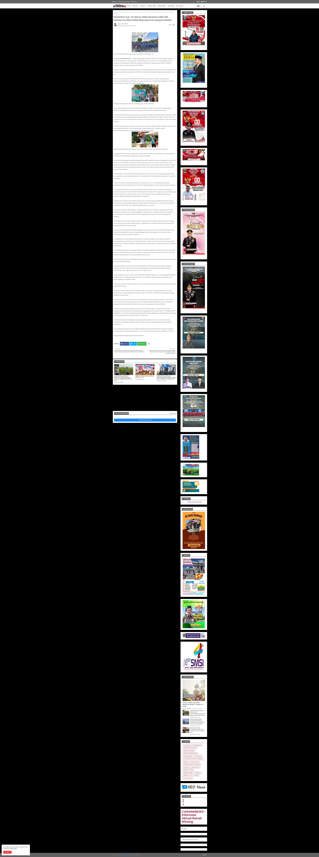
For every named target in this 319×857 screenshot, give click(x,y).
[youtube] (183, 801)
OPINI (191, 770)
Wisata (196, 775)
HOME (128, 6)
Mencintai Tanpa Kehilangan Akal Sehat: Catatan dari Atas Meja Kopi (197, 730)
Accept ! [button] (7, 852)
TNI (191, 775)
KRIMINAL (186, 761)
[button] (204, 6)
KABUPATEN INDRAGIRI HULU (190, 748)
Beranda (116, 12)
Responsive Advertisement (190, 839)
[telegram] (183, 804)
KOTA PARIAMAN (187, 759)
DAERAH (142, 6)
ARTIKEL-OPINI (152, 6)
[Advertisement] (145, 398)
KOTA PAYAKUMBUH (198, 759)
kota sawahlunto (188, 778)
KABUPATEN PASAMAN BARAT (190, 753)
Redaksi (114, 1)
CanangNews (187, 745)
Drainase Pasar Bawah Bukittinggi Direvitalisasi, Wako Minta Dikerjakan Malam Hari (166, 377)
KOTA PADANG (198, 756)
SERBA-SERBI (161, 6)
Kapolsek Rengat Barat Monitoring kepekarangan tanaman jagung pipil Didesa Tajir (123, 378)
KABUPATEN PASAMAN (189, 750)
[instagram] (183, 803)
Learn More (13, 848)
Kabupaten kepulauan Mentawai (192, 764)
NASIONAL (135, 6)
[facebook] (183, 800)
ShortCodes (179, 6)
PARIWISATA (198, 772)
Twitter (134, 344)
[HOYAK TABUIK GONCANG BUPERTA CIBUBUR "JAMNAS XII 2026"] (194, 690)
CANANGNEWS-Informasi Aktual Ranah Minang (193, 816)
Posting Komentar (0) (145, 420)
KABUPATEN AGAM (197, 745)
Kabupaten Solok (194, 761)
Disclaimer (134, 1)
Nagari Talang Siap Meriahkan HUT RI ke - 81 (144, 376)
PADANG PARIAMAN (188, 772)
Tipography (170, 6)
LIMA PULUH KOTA (195, 767)
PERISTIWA (186, 775)
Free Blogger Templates (126, 855)
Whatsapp (143, 344)
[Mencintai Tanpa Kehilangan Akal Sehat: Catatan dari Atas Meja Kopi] (186, 730)
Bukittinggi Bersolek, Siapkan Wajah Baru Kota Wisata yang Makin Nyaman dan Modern (197, 721)
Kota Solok (186, 767)
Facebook (125, 344)
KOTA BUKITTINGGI (188, 756)
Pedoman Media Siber (124, 1)
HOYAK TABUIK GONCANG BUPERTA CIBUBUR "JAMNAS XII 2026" (193, 704)
